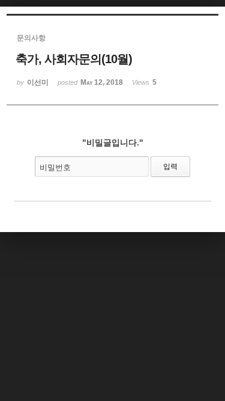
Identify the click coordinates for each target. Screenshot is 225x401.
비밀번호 (55, 167)
